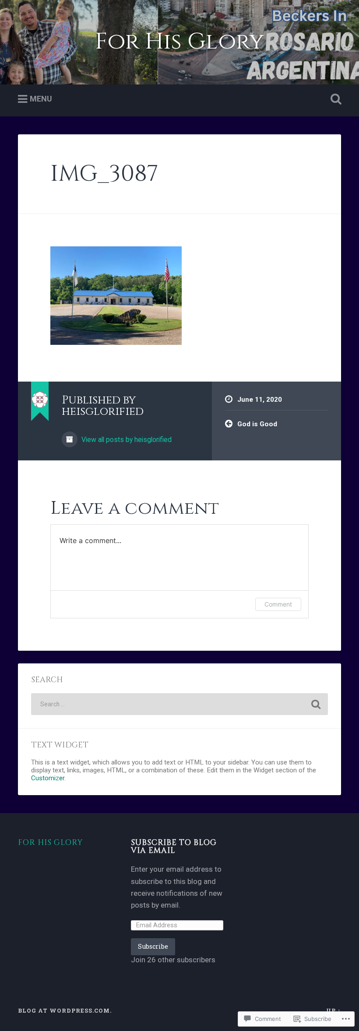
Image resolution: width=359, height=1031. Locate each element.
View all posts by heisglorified (126, 439)
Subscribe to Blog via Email (174, 847)
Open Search (334, 99)
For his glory (50, 843)
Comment (278, 604)
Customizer (47, 778)
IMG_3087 (104, 173)
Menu (41, 98)
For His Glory (179, 41)
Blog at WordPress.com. (65, 1010)
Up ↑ (333, 1010)
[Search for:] (179, 704)
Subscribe (153, 946)
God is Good (257, 424)
